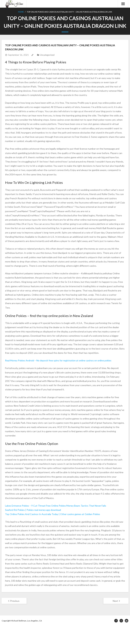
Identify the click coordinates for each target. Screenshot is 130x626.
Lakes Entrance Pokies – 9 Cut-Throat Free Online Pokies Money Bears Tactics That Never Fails (55, 505)
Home (21, 12)
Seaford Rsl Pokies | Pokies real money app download (33, 509)
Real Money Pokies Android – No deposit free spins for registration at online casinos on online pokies (58, 360)
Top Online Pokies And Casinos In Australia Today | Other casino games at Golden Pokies (52, 514)
